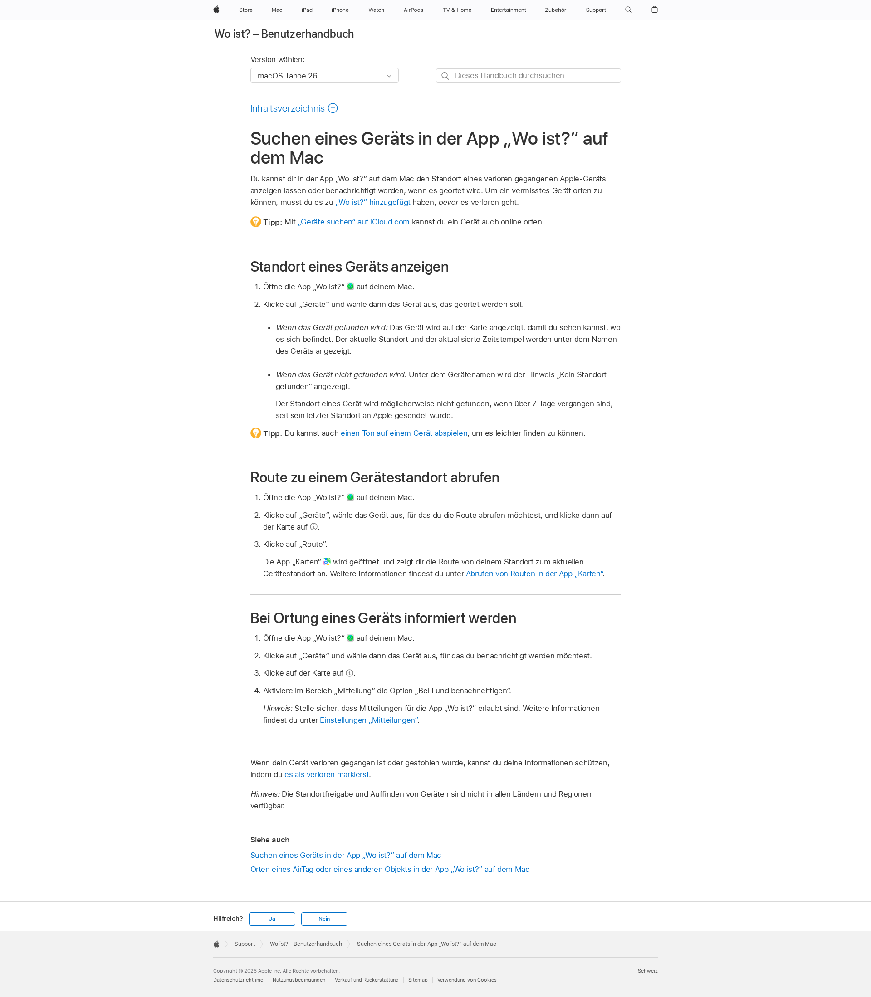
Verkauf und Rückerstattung (367, 980)
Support (245, 944)
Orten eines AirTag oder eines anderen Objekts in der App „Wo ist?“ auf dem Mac (390, 869)
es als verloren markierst (326, 774)
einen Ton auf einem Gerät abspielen (404, 433)
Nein (324, 919)
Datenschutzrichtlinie (238, 980)
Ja (272, 919)
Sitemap (418, 980)
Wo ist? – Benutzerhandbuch (284, 33)
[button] (628, 10)
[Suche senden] (445, 76)
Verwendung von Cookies (467, 980)
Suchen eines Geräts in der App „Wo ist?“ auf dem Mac (345, 855)
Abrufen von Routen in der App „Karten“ (534, 573)
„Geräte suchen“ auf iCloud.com (354, 221)
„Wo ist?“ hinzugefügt (373, 202)
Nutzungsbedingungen (299, 980)
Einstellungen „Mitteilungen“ (368, 720)
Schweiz (648, 971)
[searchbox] (528, 75)
